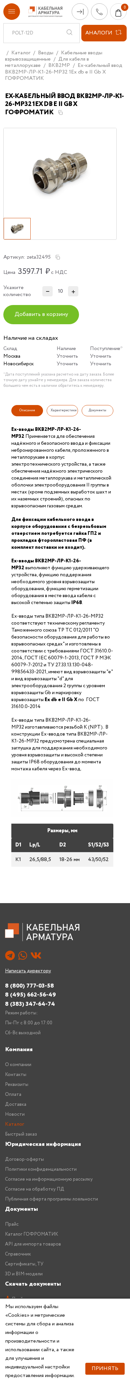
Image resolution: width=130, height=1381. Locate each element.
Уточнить (67, 356)
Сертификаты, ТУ (24, 1264)
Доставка (15, 1104)
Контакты (15, 1074)
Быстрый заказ (21, 1134)
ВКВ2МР (59, 65)
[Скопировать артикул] (57, 257)
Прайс (12, 1224)
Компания (19, 1049)
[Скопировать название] (60, 112)
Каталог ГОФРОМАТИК (31, 1234)
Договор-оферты (24, 1159)
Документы (21, 1209)
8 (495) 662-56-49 (30, 995)
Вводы (45, 53)
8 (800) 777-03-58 (29, 986)
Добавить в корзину (41, 314)
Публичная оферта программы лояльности (51, 1199)
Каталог (20, 53)
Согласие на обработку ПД (34, 1189)
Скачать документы (33, 1284)
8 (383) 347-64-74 (30, 1004)
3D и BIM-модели (24, 1274)
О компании (18, 1064)
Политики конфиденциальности (41, 1169)
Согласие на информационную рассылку (49, 1179)
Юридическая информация (43, 1144)
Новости (15, 1114)
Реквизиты (16, 1084)
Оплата (13, 1094)
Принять (105, 1368)
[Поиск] (69, 33)
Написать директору (28, 971)
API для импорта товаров (33, 1244)
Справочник (18, 1254)
